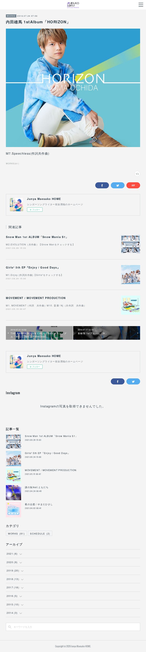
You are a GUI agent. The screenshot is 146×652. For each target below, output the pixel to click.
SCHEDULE (40, 533)
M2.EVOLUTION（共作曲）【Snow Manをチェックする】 (40, 244)
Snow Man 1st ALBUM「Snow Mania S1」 (37, 237)
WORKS (11, 16)
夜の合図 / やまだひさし (39, 504)
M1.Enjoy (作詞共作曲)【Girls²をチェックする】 (34, 274)
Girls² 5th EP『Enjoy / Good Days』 (33, 267)
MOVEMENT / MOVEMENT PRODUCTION (36, 298)
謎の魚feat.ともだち (36, 487)
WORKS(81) (12, 163)
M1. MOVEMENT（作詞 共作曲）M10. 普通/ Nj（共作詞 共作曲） (46, 305)
